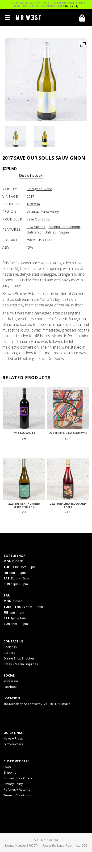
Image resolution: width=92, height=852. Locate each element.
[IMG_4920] (17, 136)
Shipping (10, 772)
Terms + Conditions (17, 795)
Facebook (10, 687)
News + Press (13, 738)
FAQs (7, 767)
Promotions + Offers (18, 778)
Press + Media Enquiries (21, 664)
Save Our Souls (38, 219)
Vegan (64, 232)
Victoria (32, 211)
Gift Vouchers (13, 744)
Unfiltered (34, 232)
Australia (33, 204)
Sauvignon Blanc (39, 189)
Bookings (10, 647)
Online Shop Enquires (19, 658)
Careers (9, 652)
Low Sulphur (36, 226)
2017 (30, 196)
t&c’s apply (71, 6)
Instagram (11, 681)
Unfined (50, 232)
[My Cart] (83, 18)
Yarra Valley (50, 211)
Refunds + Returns (17, 789)
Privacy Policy (13, 784)
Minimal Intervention (64, 226)
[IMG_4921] (46, 136)
